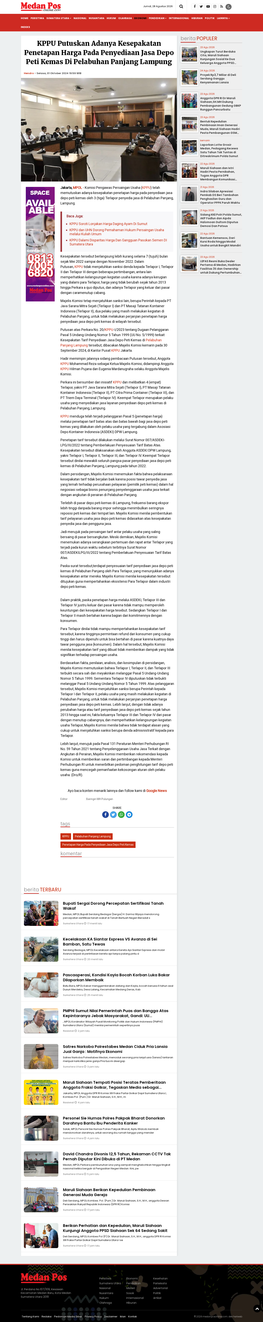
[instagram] (215, 7)
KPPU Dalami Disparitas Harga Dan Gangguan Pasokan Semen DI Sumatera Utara (118, 242)
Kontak (132, 1316)
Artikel (157, 1298)
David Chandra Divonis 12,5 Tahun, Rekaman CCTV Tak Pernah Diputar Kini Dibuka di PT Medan (117, 1156)
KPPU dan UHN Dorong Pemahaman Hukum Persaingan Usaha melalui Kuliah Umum (117, 232)
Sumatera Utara (57, 18)
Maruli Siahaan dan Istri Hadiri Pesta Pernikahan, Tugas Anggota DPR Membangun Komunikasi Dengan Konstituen (217, 175)
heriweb (237, 1316)
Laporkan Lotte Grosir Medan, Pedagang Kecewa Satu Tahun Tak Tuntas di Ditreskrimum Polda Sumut (219, 150)
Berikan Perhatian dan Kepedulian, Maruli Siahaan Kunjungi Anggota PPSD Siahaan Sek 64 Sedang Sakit (115, 1228)
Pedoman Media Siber (68, 1316)
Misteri (130, 1288)
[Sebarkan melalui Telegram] (129, 814)
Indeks (25, 27)
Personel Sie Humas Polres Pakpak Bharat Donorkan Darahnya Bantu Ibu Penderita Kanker (114, 1120)
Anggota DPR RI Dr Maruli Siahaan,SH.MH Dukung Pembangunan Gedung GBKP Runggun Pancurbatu (220, 103)
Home (24, 18)
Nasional (80, 18)
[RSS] (221, 7)
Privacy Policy (93, 1316)
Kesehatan (160, 1278)
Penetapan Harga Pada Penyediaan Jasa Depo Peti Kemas (98, 844)
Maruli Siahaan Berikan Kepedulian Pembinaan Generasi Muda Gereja (109, 1192)
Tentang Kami (30, 1316)
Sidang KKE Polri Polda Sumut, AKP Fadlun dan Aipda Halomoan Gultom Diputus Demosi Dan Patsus (221, 220)
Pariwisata (160, 1283)
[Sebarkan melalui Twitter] (113, 814)
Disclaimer (110, 1316)
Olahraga (125, 18)
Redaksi (47, 1316)
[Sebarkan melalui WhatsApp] (121, 814)
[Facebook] (195, 7)
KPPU (146, 188)
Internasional (179, 18)
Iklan (123, 1316)
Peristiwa (37, 18)
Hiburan (197, 18)
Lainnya (222, 18)
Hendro (29, 73)
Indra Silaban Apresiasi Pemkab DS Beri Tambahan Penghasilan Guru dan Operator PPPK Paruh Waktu (220, 197)
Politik (210, 18)
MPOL (77, 188)
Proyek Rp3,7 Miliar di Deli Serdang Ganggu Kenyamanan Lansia (218, 78)
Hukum (111, 18)
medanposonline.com (215, 1316)
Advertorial (160, 1288)
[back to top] (257, 1308)
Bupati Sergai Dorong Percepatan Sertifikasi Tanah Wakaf (113, 906)
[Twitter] (201, 7)
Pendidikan (156, 18)
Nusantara (96, 18)
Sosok (130, 1293)
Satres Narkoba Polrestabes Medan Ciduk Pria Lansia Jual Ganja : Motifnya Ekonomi (115, 1049)
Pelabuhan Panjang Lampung (93, 836)
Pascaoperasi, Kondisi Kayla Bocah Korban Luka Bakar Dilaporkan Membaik (116, 977)
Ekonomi (140, 18)
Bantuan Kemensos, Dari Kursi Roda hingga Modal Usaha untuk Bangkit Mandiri (220, 241)
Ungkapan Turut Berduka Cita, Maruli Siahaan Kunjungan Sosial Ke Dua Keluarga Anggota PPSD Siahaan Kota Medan (217, 59)
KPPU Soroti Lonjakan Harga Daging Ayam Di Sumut (108, 224)
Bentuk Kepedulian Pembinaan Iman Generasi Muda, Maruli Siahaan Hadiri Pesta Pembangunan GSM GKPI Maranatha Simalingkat (220, 129)
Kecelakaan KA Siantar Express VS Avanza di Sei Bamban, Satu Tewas (110, 941)
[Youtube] (208, 7)
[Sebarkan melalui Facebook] (105, 814)
